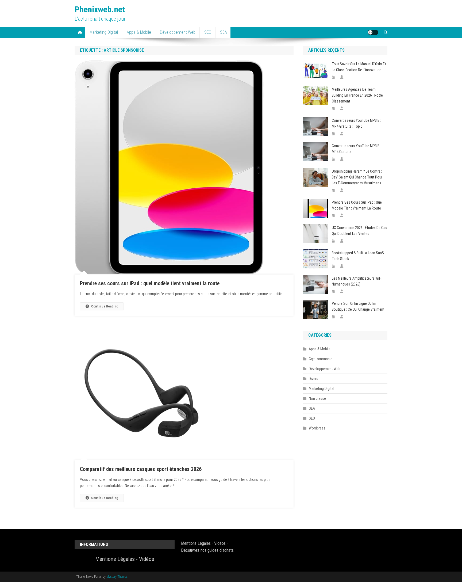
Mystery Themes (117, 577)
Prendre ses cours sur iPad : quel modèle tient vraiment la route (150, 283)
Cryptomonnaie (320, 359)
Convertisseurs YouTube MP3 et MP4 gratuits (356, 149)
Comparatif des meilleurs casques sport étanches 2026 (141, 469)
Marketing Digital (104, 32)
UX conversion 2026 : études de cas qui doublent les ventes (359, 231)
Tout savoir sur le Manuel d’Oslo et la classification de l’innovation (359, 67)
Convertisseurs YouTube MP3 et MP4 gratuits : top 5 (356, 123)
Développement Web (177, 32)
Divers (313, 378)
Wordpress (317, 428)
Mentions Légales (115, 559)
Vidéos (146, 559)
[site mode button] (373, 32)
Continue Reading (104, 306)
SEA (223, 32)
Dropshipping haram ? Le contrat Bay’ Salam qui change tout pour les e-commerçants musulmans (357, 177)
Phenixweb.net (100, 9)
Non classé (317, 398)
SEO (207, 32)
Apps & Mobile (139, 32)
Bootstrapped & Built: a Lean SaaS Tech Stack (358, 256)
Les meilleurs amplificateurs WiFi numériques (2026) (357, 281)
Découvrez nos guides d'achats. (207, 550)
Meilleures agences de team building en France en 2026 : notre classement (357, 95)
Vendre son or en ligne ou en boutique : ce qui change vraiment (358, 306)
